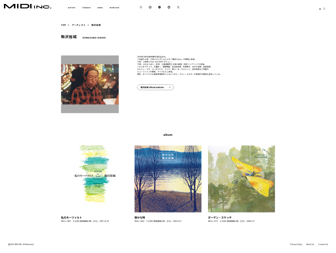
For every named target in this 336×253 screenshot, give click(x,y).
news (100, 8)
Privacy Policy (296, 244)
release (86, 8)
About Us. (310, 244)
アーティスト (79, 24)
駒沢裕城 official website (152, 87)
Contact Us (323, 244)
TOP (63, 24)
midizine (114, 8)
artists (72, 8)
